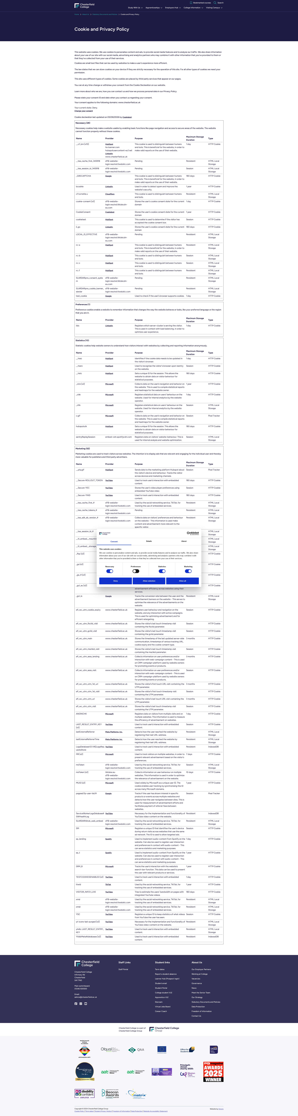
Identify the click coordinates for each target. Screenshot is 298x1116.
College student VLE (163, 993)
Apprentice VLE (161, 997)
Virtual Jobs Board (162, 1007)
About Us (85, 14)
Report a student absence (166, 974)
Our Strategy (197, 997)
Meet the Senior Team (201, 993)
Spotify (108, 839)
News (194, 988)
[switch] (136, 571)
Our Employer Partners (201, 969)
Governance (197, 983)
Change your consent (83, 111)
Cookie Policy (79, 1111)
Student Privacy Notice (103, 1111)
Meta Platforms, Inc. (114, 732)
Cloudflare (109, 194)
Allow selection (149, 581)
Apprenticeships (154, 8)
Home (76, 14)
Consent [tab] (114, 542)
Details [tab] (149, 541)
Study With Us (136, 8)
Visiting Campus (215, 8)
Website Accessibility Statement (156, 1111)
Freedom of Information (202, 1011)
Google (108, 176)
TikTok (108, 884)
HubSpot (109, 144)
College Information (194, 8)
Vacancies (196, 979)
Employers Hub (173, 8)
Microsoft (109, 384)
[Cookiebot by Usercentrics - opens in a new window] (188, 533)
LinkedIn (109, 154)
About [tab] (183, 541)
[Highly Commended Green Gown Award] (84, 1072)
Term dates (159, 969)
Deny (115, 581)
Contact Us (196, 1016)
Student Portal (161, 988)
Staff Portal (123, 969)
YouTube (109, 480)
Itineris (221, 1109)
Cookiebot (127, 117)
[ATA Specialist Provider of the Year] (162, 1072)
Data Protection (198, 1007)
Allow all (182, 581)
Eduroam (159, 1002)
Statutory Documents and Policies (104, 14)
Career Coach (161, 1011)
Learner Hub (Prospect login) (167, 979)
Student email (161, 983)
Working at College (200, 974)
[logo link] (188, 1072)
